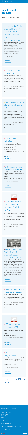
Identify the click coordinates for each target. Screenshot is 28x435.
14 (2, 382)
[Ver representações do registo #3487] (14, 319)
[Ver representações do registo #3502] (14, 196)
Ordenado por (5, 21)
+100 (12, 382)
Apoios (2, 417)
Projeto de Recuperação (6, 415)
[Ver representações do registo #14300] (14, 243)
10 (16, 379)
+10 (8, 382)
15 (5, 382)
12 (21, 379)
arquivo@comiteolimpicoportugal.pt (8, 408)
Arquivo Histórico (4, 414)
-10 (7, 379)
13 (24, 379)
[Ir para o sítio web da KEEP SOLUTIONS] (25, 433)
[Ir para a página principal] (6, 1)
